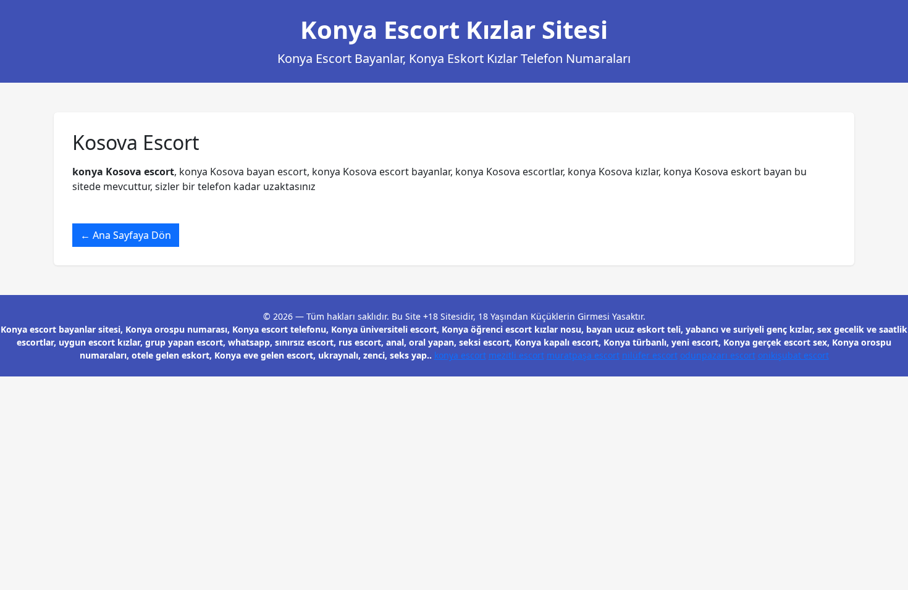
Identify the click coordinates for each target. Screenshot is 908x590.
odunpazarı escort (717, 355)
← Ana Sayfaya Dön (125, 235)
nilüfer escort (650, 355)
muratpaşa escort (583, 355)
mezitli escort (516, 355)
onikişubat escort (793, 355)
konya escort (460, 355)
